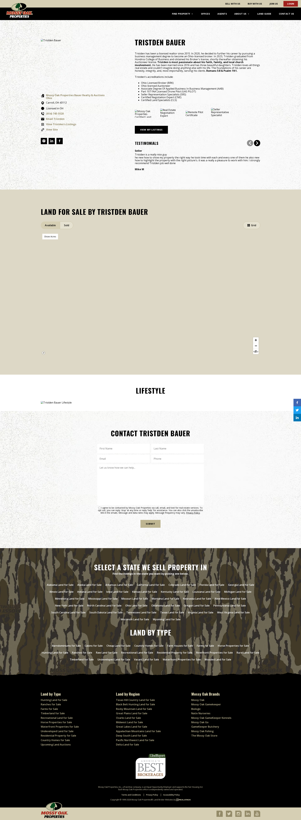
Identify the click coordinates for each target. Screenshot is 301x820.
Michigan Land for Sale (237, 591)
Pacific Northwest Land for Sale (135, 740)
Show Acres (50, 236)
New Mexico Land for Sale (230, 598)
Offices (205, 13)
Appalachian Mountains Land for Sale (138, 731)
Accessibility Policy (171, 794)
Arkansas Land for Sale (119, 585)
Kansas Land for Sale (144, 591)
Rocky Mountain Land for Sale (134, 709)
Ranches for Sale (82, 652)
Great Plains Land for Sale (131, 713)
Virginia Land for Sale (200, 612)
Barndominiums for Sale (66, 645)
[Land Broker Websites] (183, 799)
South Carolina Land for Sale (68, 612)
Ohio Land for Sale (136, 605)
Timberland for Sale (82, 659)
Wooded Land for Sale (218, 659)
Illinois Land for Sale (62, 591)
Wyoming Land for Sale (167, 619)
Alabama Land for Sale (60, 585)
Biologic (196, 709)
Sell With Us (232, 3)
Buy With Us (255, 3)
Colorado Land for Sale (182, 585)
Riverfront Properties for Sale (214, 652)
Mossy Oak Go (200, 722)
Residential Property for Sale (174, 652)
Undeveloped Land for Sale (114, 659)
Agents (222, 13)
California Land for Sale (151, 585)
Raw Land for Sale (106, 652)
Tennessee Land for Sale (141, 612)
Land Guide (264, 13)
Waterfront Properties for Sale (182, 659)
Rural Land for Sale (248, 652)
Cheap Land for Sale (118, 645)
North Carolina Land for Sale (104, 605)
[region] (150, 294)
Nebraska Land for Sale (197, 598)
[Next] (257, 143)
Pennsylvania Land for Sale (229, 605)
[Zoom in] (256, 340)
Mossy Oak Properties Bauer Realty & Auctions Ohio (75, 96)
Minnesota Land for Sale (69, 598)
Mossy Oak (197, 700)
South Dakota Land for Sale (106, 612)
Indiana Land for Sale (90, 591)
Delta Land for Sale (127, 744)
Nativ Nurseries (200, 713)
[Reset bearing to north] (256, 351)
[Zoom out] (256, 346)
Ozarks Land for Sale (128, 718)
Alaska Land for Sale (89, 585)
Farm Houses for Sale (180, 645)
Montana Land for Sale (165, 598)
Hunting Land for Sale (55, 652)
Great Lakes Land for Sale (131, 726)
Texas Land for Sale (172, 612)
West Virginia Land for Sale (233, 612)
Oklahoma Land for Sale (165, 605)
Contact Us (286, 13)
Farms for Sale (205, 645)
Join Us (273, 3)
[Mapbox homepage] (43, 353)
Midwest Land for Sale (129, 722)
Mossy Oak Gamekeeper (206, 704)
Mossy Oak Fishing (202, 731)
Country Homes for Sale (149, 645)
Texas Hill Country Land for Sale (135, 700)
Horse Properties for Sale (233, 645)
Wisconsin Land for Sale (135, 619)
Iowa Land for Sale (117, 591)
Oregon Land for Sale (197, 605)
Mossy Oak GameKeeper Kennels (211, 718)
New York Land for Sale (69, 605)
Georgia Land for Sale (241, 585)
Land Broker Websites (163, 799)
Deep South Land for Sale (131, 735)
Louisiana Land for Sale (206, 591)
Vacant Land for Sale (146, 659)
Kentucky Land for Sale (175, 591)
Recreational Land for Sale (137, 652)
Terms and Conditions (131, 794)
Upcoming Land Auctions (56, 744)
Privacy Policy (193, 512)
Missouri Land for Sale (134, 598)
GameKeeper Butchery (205, 726)
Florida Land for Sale (212, 585)
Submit (150, 523)
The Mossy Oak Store (204, 735)
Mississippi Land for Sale (103, 598)
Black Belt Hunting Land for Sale (135, 704)
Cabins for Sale (94, 645)
